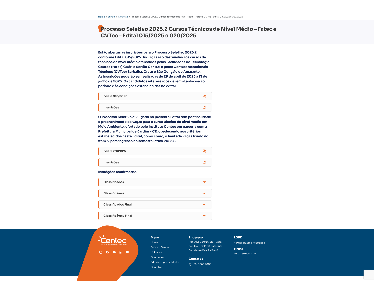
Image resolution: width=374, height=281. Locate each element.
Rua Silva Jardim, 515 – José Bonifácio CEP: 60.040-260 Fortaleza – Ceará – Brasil (205, 246)
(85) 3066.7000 (202, 264)
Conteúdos (157, 257)
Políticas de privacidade (250, 242)
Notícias (123, 16)
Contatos (156, 267)
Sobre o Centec (160, 247)
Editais (111, 16)
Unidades (156, 252)
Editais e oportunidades (165, 262)
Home (101, 16)
